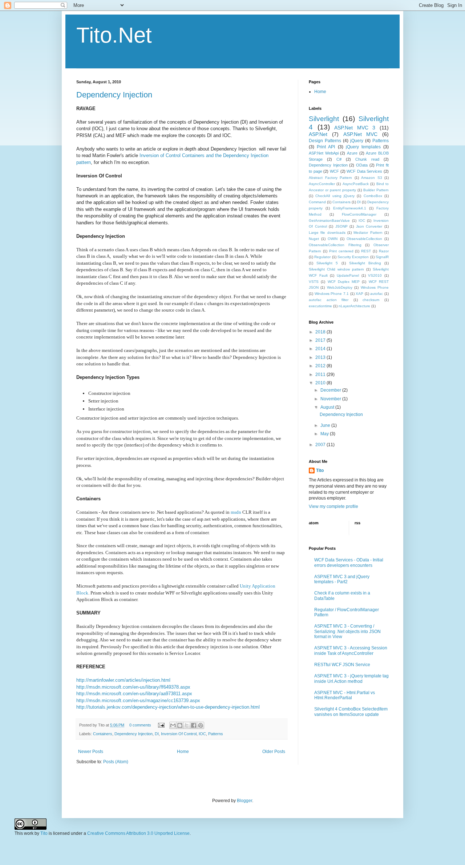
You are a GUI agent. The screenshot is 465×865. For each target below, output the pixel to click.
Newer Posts (90, 751)
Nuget (314, 239)
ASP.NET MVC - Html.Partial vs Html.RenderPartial (344, 695)
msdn (236, 512)
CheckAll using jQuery (335, 196)
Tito (320, 470)
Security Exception (353, 257)
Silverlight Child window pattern (336, 269)
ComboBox (373, 196)
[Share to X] (186, 725)
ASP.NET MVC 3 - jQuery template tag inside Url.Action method (351, 678)
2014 (321, 348)
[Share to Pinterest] (200, 725)
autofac (376, 294)
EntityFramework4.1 (349, 208)
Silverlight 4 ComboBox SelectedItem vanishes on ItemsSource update (351, 711)
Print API (326, 146)
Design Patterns (325, 140)
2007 (321, 444)
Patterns (215, 734)
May (325, 433)
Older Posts (273, 751)
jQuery (356, 140)
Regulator (322, 257)
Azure (352, 153)
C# (338, 159)
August (327, 407)
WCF (334, 171)
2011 (321, 374)
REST (366, 251)
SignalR (382, 257)
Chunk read (367, 159)
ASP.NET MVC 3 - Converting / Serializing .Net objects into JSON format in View (347, 631)
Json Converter (369, 226)
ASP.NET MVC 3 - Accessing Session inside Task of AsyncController (350, 650)
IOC (202, 734)
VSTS (314, 282)
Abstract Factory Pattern (330, 178)
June (325, 425)
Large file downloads (327, 233)
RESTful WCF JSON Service (342, 664)
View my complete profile (333, 506)
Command (317, 202)
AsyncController (322, 184)
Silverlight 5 (327, 263)
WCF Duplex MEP (344, 282)
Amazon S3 (371, 178)
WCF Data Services (364, 171)
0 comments (140, 725)
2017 (321, 340)
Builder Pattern (376, 190)
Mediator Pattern (367, 233)
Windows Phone (375, 287)
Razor (384, 251)
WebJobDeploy (339, 287)
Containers (102, 734)
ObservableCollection (364, 239)
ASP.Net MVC (360, 134)
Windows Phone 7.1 (332, 294)
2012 (321, 365)
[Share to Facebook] (193, 725)
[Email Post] (161, 725)
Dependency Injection (114, 94)
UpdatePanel (348, 275)
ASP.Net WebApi (324, 153)
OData (362, 165)
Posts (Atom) (115, 761)
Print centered (341, 251)
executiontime (320, 306)
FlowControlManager (359, 214)
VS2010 (375, 275)
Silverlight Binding (365, 263)
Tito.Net (114, 35)
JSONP (341, 226)
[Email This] (173, 725)
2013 (321, 357)
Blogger (244, 800)
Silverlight (324, 119)
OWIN (332, 239)
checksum (371, 300)
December (331, 390)
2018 (321, 332)
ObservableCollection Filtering (335, 245)
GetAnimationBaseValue (329, 221)
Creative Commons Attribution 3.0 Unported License (138, 833)
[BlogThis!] (179, 725)
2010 (321, 382)
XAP (359, 294)
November (331, 398)
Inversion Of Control (179, 734)
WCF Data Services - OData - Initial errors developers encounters (348, 562)
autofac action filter (328, 300)
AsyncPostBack (356, 184)
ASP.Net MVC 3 (354, 128)
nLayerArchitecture (354, 306)
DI (157, 734)
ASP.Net (318, 134)
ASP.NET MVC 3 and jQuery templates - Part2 (341, 579)
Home (183, 751)
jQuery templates (363, 146)
